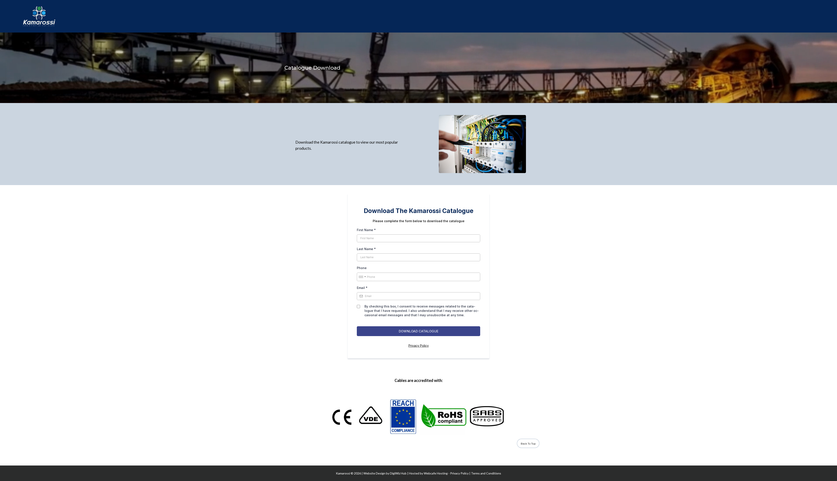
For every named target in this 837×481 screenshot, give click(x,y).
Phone (362, 268)
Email (362, 288)
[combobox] (362, 277)
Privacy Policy (418, 345)
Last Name (366, 249)
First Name (366, 230)
